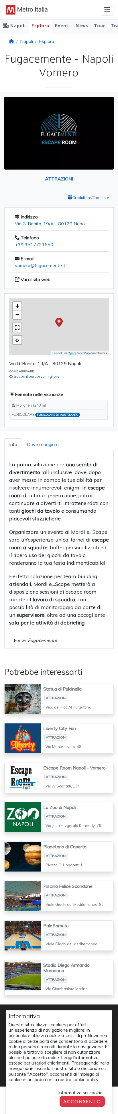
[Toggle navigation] (107, 10)
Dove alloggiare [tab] (43, 444)
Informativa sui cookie (80, 1092)
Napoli (26, 41)
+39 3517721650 (34, 244)
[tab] (13, 444)
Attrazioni (59, 179)
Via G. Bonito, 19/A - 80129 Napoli (50, 223)
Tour (99, 26)
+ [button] (17, 306)
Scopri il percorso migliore (37, 376)
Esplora (40, 26)
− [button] (17, 314)
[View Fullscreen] (17, 327)
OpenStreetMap (79, 353)
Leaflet (57, 353)
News (82, 26)
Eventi (62, 26)
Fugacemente (42, 640)
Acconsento (82, 1101)
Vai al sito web (34, 279)
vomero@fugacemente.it (40, 265)
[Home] (11, 41)
